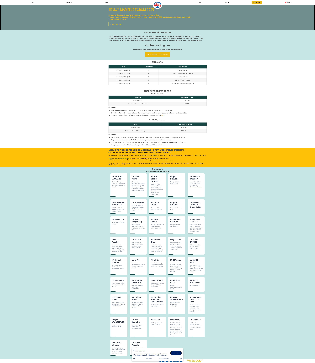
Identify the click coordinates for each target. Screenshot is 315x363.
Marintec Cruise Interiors (118, 160)
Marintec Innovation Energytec (120, 158)
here (162, 115)
